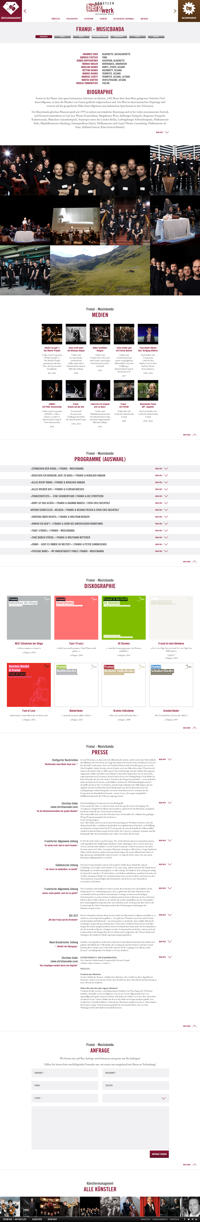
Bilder (62, 37)
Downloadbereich (160, 1219)
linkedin (196, 1219)
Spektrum (88, 19)
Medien (81, 37)
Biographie (44, 37)
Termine (103, 19)
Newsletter (145, 1219)
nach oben (186, 435)
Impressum (174, 1219)
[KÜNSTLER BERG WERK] (100, 8)
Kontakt (52, 1219)
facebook (185, 1219)
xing (192, 1219)
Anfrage (144, 19)
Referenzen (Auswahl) (124, 19)
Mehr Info (159, 132)
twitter (189, 1219)
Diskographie (118, 37)
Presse (137, 37)
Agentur (37, 1219)
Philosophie (72, 19)
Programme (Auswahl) (100, 37)
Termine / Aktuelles (15, 1219)
